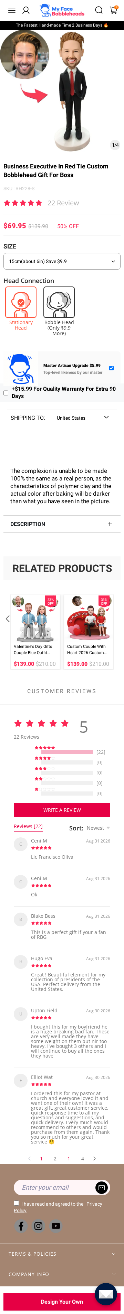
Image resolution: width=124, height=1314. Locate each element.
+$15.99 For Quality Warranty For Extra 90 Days (64, 392)
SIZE (9, 246)
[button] (6, 632)
